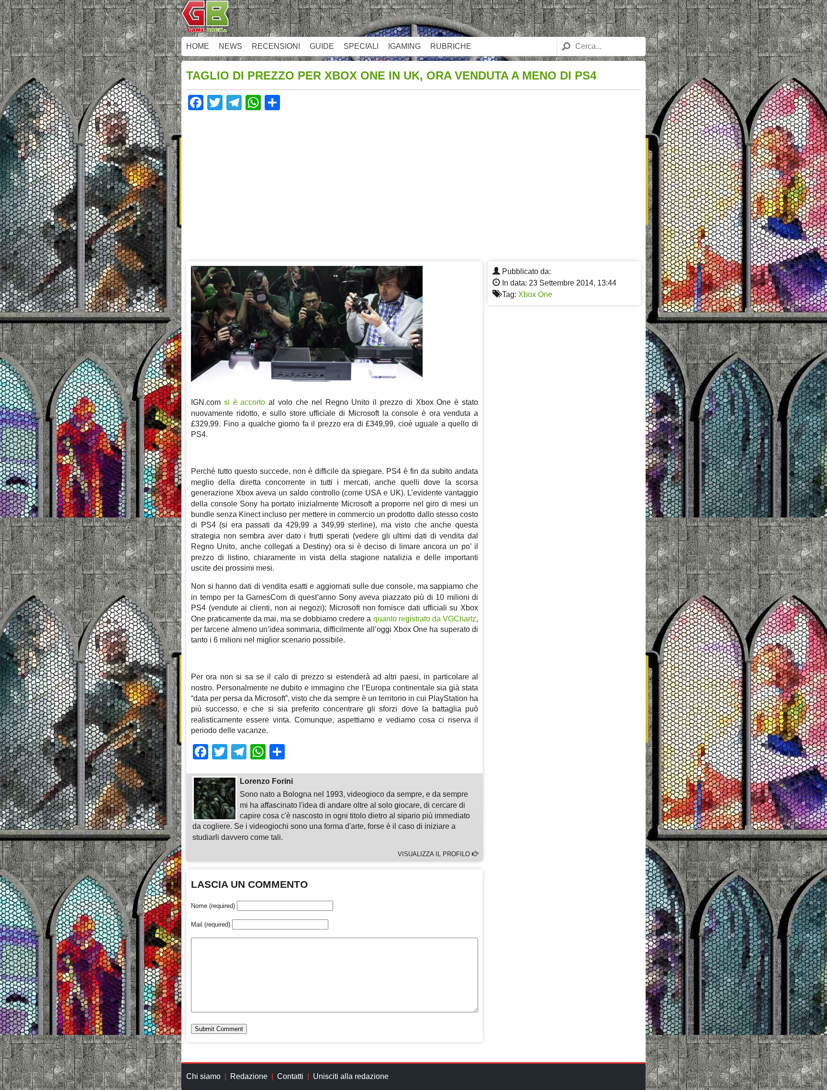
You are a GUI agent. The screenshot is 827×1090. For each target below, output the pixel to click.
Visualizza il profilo (435, 854)
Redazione (249, 1076)
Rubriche (450, 46)
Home (197, 46)
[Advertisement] (413, 184)
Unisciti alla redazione (351, 1076)
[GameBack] (205, 30)
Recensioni (276, 46)
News (230, 46)
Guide (322, 46)
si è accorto (245, 402)
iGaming (404, 46)
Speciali (361, 46)
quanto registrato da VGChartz (425, 619)
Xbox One (535, 294)
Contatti (290, 1076)
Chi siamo (203, 1076)
